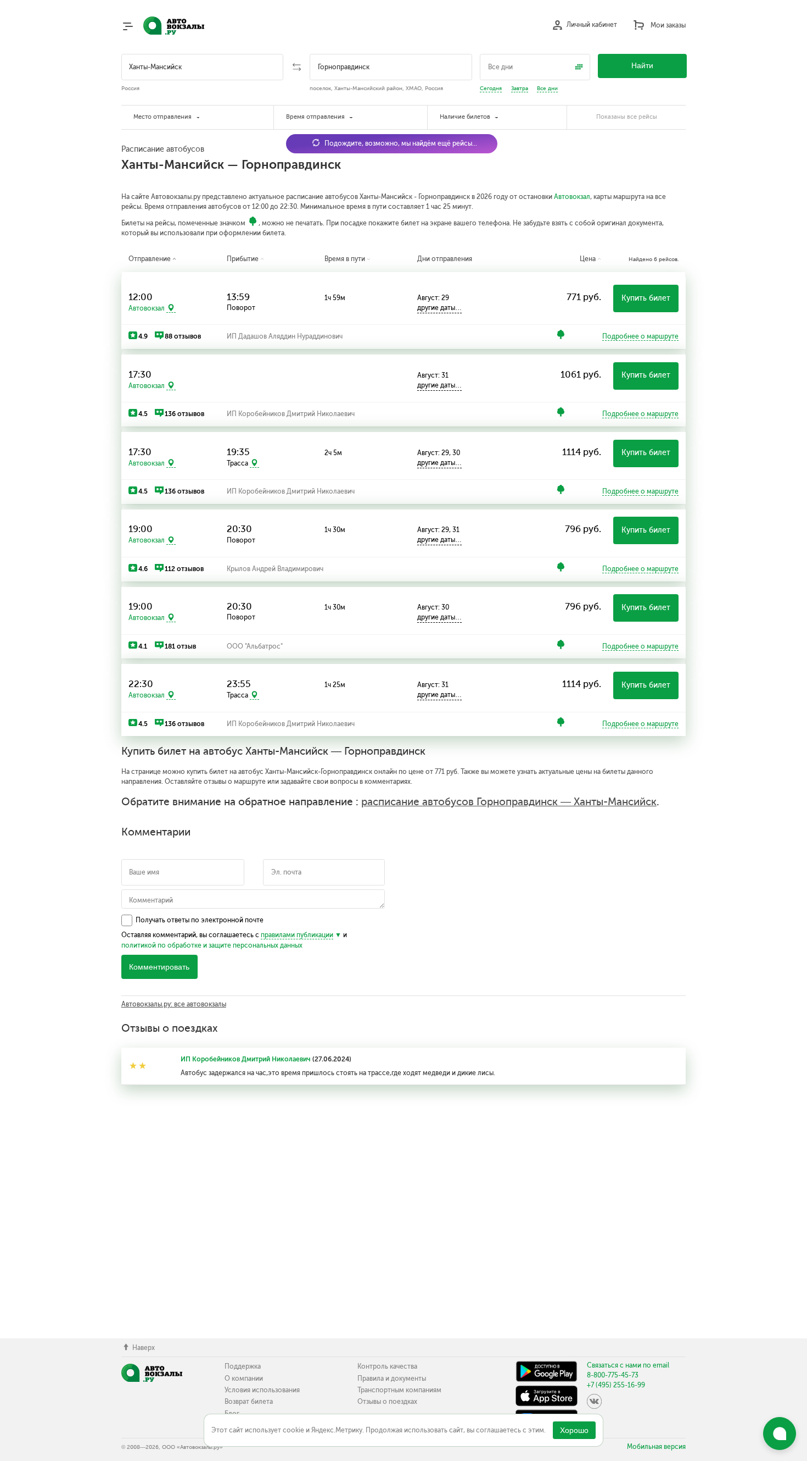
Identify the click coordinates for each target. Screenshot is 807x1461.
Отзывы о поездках (387, 1401)
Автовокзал (572, 197)
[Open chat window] (779, 1433)
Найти (642, 66)
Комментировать (159, 967)
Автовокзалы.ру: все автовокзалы (173, 1004)
